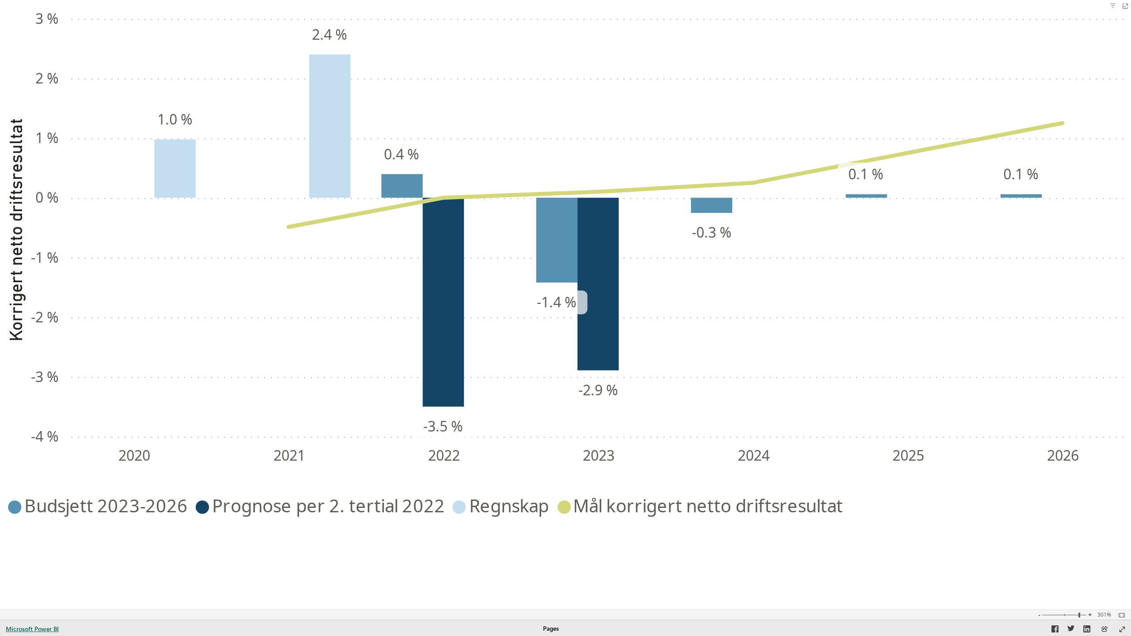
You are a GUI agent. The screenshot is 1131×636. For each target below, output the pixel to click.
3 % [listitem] (47, 18)
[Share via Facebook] (1055, 630)
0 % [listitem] (47, 197)
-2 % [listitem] (45, 316)
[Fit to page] (1119, 615)
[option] (401, 185)
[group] (565, 266)
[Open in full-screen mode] (1122, 629)
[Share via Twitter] (1070, 630)
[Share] (1104, 629)
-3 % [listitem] (45, 376)
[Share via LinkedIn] (1086, 630)
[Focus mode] (1125, 6)
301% (1104, 614)
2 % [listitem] (47, 77)
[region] (565, 266)
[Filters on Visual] (1113, 6)
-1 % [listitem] (45, 257)
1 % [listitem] (47, 137)
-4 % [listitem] (45, 436)
